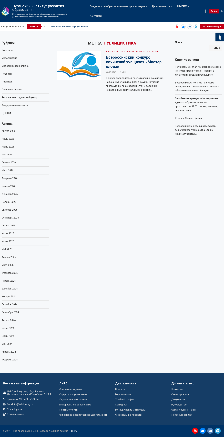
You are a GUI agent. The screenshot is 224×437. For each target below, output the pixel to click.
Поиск (179, 42)
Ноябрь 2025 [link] (9, 201)
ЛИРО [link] (63, 383)
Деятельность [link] (161, 6)
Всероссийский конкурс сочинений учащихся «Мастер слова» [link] (134, 62)
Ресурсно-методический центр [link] (19, 97)
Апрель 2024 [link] (9, 351)
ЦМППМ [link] (182, 6)
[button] (44, 26)
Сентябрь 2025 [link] (10, 217)
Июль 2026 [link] (8, 138)
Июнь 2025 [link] (8, 241)
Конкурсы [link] (7, 50)
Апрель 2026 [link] (9, 162)
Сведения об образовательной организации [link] (117, 6)
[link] (219, 37)
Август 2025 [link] (8, 225)
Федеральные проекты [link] (15, 105)
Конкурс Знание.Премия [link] (188, 118)
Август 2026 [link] (8, 130)
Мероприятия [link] (9, 58)
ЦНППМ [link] (6, 113)
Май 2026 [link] (7, 154)
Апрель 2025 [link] (9, 257)
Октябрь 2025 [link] (9, 209)
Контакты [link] (96, 15)
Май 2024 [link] (7, 343)
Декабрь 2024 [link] (10, 288)
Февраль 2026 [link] (10, 178)
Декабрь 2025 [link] (10, 194)
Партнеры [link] (7, 81)
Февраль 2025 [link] (10, 272)
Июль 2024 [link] (8, 328)
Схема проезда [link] (213, 26)
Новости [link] (7, 73)
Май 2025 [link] (7, 249)
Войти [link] (214, 11)
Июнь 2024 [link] (8, 335)
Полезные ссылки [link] (12, 89)
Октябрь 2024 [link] (9, 304)
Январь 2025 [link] (9, 280)
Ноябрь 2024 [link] (9, 296)
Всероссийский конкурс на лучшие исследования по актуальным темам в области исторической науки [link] (197, 86)
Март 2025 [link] (7, 265)
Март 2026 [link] (7, 170)
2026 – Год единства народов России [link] (69, 26)
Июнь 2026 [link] (8, 146)
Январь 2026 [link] (9, 186)
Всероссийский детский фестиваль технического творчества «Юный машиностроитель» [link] (195, 130)
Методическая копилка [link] (15, 65)
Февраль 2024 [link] (10, 359)
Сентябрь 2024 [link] (10, 312)
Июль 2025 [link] (8, 233)
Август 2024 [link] (8, 320)
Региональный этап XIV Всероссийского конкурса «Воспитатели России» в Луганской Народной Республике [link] (198, 70)
